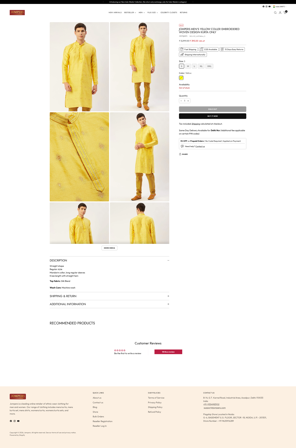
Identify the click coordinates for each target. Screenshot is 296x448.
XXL (209, 66)
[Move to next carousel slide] (246, 329)
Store (95, 411)
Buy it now (213, 116)
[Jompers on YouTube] (269, 6)
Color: (185, 73)
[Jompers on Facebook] (263, 6)
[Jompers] (17, 12)
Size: (182, 61)
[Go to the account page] (280, 12)
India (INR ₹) (280, 6)
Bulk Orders (98, 416)
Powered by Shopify (17, 435)
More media (109, 248)
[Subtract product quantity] (181, 100)
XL (201, 66)
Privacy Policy (155, 402)
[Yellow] (181, 78)
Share (185, 154)
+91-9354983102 (211, 404)
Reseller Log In (100, 425)
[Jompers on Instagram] (266, 6)
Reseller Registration (102, 421)
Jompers (183, 35)
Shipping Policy (155, 407)
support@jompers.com (215, 407)
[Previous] (103, 2)
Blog (95, 407)
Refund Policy (154, 411)
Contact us (200, 146)
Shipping (196, 123)
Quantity (183, 95)
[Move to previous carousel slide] (50, 329)
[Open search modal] (275, 12)
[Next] (192, 2)
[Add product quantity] (188, 100)
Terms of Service (156, 397)
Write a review (168, 352)
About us (97, 397)
